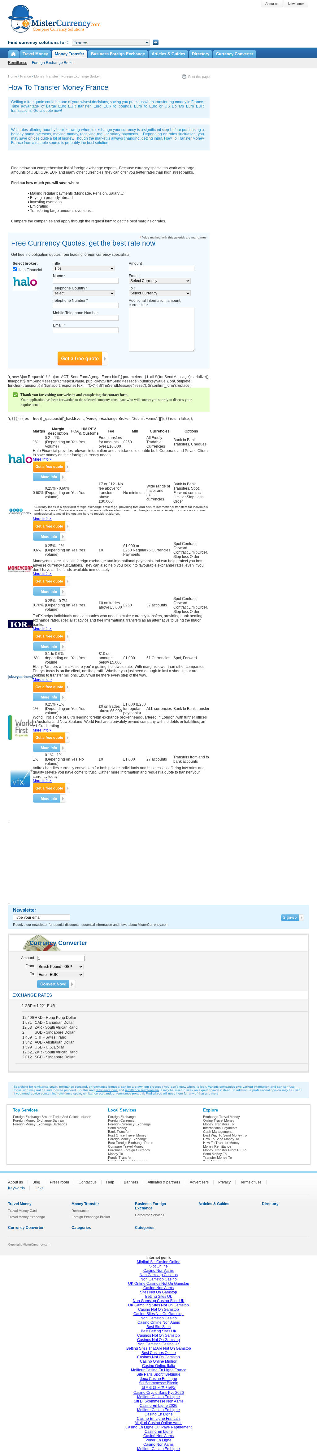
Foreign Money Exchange (127, 1139)
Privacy (224, 1182)
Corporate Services (149, 1215)
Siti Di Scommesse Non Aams (159, 1401)
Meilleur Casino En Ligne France (158, 1370)
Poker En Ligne (158, 1440)
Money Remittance (217, 1146)
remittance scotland (73, 1086)
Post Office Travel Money (127, 1135)
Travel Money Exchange (26, 1217)
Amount (135, 263)
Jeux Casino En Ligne (158, 1379)
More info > (42, 459)
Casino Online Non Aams (158, 1322)
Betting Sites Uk (158, 1296)
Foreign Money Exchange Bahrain (38, 1120)
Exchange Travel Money (221, 1117)
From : (134, 276)
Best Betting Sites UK (158, 1331)
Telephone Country (70, 288)
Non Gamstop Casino (159, 1279)
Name (59, 276)
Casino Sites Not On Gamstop (158, 1314)
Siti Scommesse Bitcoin (158, 1383)
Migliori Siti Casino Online (158, 1262)
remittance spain (45, 1086)
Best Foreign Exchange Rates (130, 1143)
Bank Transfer (119, 1131)
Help (110, 1182)
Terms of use (251, 1182)
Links (38, 1188)
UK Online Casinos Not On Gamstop (158, 1283)
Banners (131, 1182)
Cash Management (217, 1131)
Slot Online (158, 1266)
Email (59, 325)
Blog (36, 1182)
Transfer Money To (217, 1157)
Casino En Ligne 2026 (158, 1405)
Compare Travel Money (126, 1146)
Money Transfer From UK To (224, 1150)
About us (15, 1182)
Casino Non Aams (158, 1270)
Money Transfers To (218, 1124)
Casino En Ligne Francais (158, 1418)
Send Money (117, 1128)
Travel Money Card (22, 1211)
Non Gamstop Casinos (159, 1275)
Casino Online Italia (158, 1366)
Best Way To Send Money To (225, 1135)
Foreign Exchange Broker (53, 63)
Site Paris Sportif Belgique (158, 1374)
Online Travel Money (218, 1120)
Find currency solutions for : (38, 42)
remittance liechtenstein (142, 1090)
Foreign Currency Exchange (129, 1124)
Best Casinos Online (158, 1353)
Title (56, 263)
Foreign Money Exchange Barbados (40, 1124)
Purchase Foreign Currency (129, 1150)
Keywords (16, 1188)
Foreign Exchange (122, 1117)
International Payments (220, 1128)
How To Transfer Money (221, 1143)
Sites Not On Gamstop (158, 1292)
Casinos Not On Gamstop (158, 1335)
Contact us (88, 1182)
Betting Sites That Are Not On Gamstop (158, 1348)
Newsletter (24, 910)
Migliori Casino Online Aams (158, 1423)
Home (13, 76)
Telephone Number (70, 300)
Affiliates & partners (164, 1182)
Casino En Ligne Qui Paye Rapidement (158, 1427)
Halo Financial (30, 270)
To (32, 974)
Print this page (199, 76)
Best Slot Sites (158, 1327)
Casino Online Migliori (158, 1361)
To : (132, 288)
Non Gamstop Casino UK (158, 1344)
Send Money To (215, 1154)
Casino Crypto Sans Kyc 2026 (158, 1392)
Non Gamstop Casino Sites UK (159, 1301)
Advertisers (199, 1182)
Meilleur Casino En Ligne (158, 1397)
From (29, 966)
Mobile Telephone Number (75, 313)
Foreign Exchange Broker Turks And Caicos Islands (52, 1117)
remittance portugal (106, 1086)
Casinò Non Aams (158, 1436)
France (25, 76)
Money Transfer (46, 76)
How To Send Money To (221, 1139)
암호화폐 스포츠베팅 (158, 1388)
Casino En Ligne (159, 1414)
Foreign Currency (121, 1120)
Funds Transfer (120, 1157)
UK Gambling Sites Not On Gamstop (158, 1305)
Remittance (17, 63)
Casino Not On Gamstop (158, 1309)
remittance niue (107, 1090)
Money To (115, 1154)
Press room (59, 1182)
